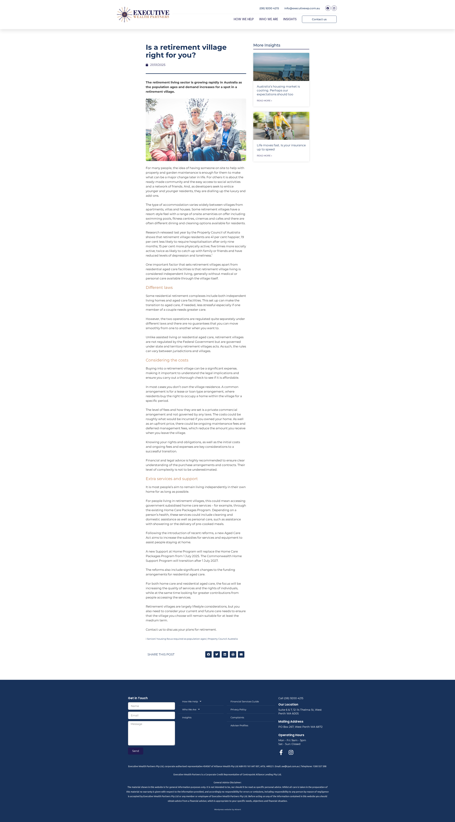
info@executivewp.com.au (302, 8)
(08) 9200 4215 (269, 8)
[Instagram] (334, 8)
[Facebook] (328, 8)
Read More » (264, 100)
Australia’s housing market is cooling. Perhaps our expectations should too (278, 90)
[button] (208, 654)
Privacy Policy (238, 709)
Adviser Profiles (239, 725)
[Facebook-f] (281, 752)
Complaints (237, 717)
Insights (290, 19)
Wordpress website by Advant (227, 809)
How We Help (244, 19)
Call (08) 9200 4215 (290, 698)
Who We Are (268, 19)
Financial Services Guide (245, 701)
